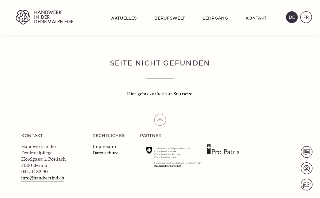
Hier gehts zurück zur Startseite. (160, 94)
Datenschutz (105, 153)
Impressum (104, 147)
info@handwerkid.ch (42, 178)
